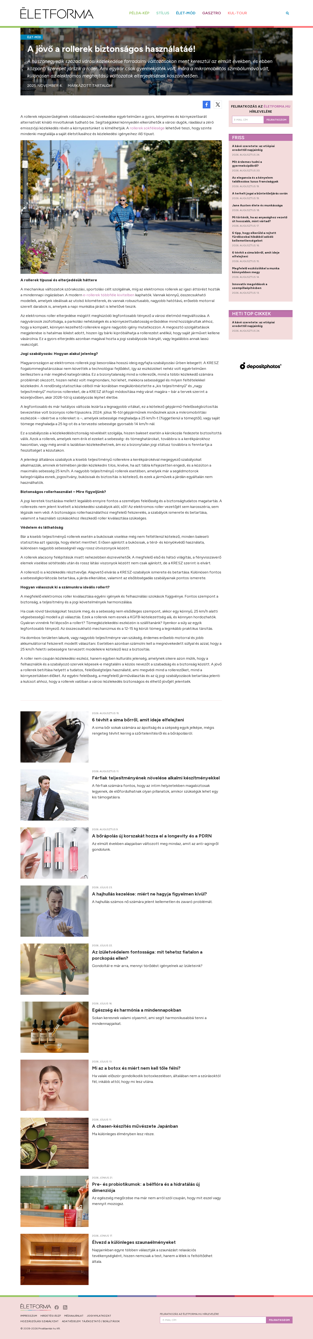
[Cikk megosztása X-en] (218, 105)
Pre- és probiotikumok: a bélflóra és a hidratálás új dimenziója (146, 1187)
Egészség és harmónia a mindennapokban (137, 1010)
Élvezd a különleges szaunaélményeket (134, 1242)
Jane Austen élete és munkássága (257, 205)
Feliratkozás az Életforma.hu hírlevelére (189, 1314)
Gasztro (211, 13)
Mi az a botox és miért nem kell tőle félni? (137, 1068)
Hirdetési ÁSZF (50, 1315)
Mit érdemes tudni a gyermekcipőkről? (247, 164)
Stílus (162, 13)
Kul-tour (237, 13)
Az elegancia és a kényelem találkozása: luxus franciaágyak (255, 179)
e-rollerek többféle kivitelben (108, 295)
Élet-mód (185, 13)
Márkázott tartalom (90, 85)
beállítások (111, 1321)
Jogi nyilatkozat (99, 1315)
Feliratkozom (276, 119)
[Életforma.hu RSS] (65, 1307)
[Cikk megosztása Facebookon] (206, 104)
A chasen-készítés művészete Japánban (135, 1126)
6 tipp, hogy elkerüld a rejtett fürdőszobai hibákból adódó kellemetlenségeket (254, 236)
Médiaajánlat (73, 1315)
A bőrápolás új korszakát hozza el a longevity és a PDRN (152, 836)
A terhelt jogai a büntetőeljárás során (260, 193)
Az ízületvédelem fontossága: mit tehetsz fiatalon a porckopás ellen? (147, 955)
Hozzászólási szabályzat (39, 1321)
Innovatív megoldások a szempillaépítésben (249, 286)
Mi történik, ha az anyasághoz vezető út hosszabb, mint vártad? (259, 219)
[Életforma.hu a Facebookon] (57, 1307)
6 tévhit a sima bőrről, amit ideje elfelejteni (138, 720)
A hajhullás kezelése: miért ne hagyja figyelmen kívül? (150, 894)
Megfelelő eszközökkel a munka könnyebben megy (255, 270)
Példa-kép (139, 13)
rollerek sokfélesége (147, 128)
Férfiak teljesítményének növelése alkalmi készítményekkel (156, 778)
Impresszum (28, 1315)
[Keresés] (287, 13)
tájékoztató (91, 1321)
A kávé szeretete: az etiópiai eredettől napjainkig (253, 148)
